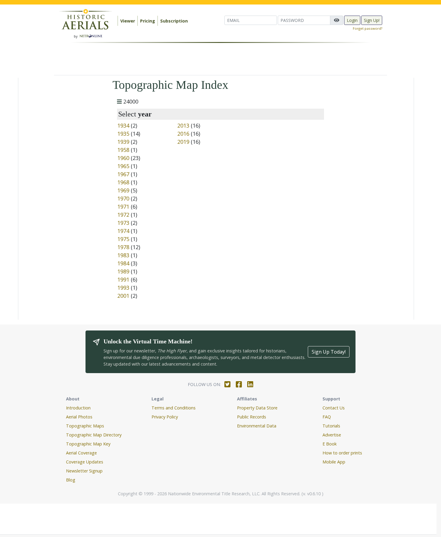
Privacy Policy (165, 417)
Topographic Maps (85, 426)
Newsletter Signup (84, 471)
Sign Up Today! (329, 351)
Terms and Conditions (174, 408)
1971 (123, 206)
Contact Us (333, 408)
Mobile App (333, 462)
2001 (123, 295)
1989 (123, 271)
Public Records (251, 417)
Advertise (331, 435)
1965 (123, 166)
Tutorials (331, 426)
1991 (123, 279)
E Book (329, 444)
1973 (123, 222)
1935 (123, 133)
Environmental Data (256, 426)
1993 (123, 287)
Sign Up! (372, 20)
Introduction (78, 408)
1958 (123, 149)
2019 (183, 141)
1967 (123, 174)
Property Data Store (257, 408)
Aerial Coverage (81, 453)
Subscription (174, 21)
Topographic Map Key (88, 444)
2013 (183, 125)
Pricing (147, 21)
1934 (123, 125)
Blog (70, 480)
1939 (123, 141)
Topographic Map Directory (94, 435)
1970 (123, 198)
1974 (123, 230)
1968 (123, 182)
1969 (123, 190)
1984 (123, 263)
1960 (123, 157)
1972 (123, 214)
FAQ (326, 417)
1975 (123, 239)
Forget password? (367, 28)
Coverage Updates (84, 462)
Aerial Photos (79, 417)
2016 (183, 133)
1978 (123, 247)
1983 (123, 255)
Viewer (127, 21)
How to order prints (342, 453)
